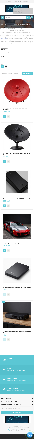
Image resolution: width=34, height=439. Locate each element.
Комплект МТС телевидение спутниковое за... (16, 154)
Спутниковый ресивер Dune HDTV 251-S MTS (17, 287)
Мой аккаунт (16, 1)
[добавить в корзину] (4, 116)
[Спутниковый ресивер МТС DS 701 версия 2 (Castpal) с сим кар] (17, 182)
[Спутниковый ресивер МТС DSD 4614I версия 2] (17, 315)
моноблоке (4, 38)
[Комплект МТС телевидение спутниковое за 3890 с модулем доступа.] (17, 137)
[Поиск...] (28, 17)
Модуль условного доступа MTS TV (14, 243)
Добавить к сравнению (8, 116)
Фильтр (3, 56)
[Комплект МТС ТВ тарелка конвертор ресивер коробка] (17, 91)
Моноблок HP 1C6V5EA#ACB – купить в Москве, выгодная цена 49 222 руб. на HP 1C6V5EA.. (17, 29)
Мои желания (24, 1)
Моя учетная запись (9, 401)
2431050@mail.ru (19, 431)
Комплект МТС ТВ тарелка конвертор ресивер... (15, 108)
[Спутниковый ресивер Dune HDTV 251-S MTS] (17, 270)
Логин (9, 1)
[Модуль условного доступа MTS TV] (17, 226)
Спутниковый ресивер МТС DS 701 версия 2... (17, 198)
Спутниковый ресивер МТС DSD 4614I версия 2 (17, 332)
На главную (2, 24)
